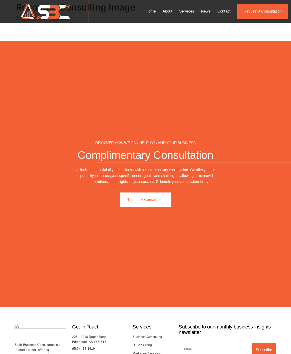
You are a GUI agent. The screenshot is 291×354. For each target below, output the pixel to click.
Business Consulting (147, 337)
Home (151, 11)
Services (186, 11)
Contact (224, 11)
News (206, 11)
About (167, 11)
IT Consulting (142, 345)
